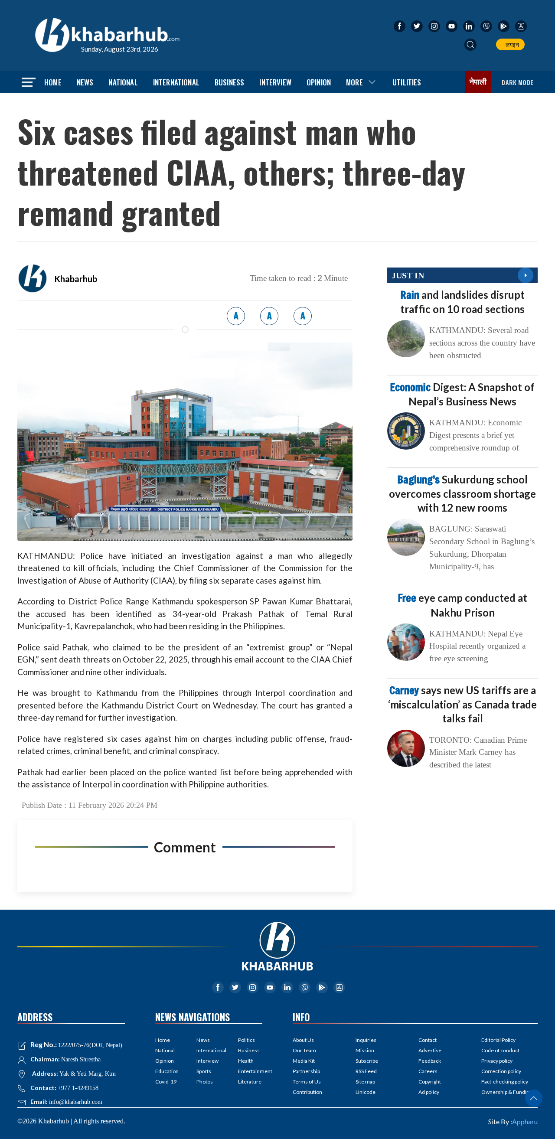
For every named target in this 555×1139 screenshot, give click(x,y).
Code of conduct (500, 1050)
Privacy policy (497, 1060)
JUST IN (408, 275)
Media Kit (304, 1060)
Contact (427, 1040)
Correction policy (501, 1071)
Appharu (525, 1121)
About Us (303, 1040)
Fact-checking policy (504, 1081)
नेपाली (478, 82)
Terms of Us (307, 1081)
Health (246, 1060)
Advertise (429, 1050)
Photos (204, 1081)
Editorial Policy (498, 1040)
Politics (246, 1040)
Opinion (319, 82)
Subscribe (367, 1060)
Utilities (406, 82)
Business (229, 82)
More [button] (354, 82)
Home (53, 82)
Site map (365, 1081)
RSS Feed (366, 1071)
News (85, 82)
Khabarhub (75, 279)
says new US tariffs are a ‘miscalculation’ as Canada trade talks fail (462, 704)
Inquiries (366, 1040)
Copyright (429, 1081)
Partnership (306, 1071)
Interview (275, 82)
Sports (203, 1071)
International (176, 82)
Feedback (429, 1060)
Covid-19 (165, 1081)
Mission (365, 1050)
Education (167, 1071)
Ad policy (428, 1092)
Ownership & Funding (506, 1092)
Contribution (307, 1092)
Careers (427, 1071)
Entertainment (250, 1071)
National (122, 82)
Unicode (365, 1092)
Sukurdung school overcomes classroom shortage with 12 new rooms (462, 493)
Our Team (304, 1050)
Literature (249, 1081)
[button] (470, 45)
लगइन (511, 44)
